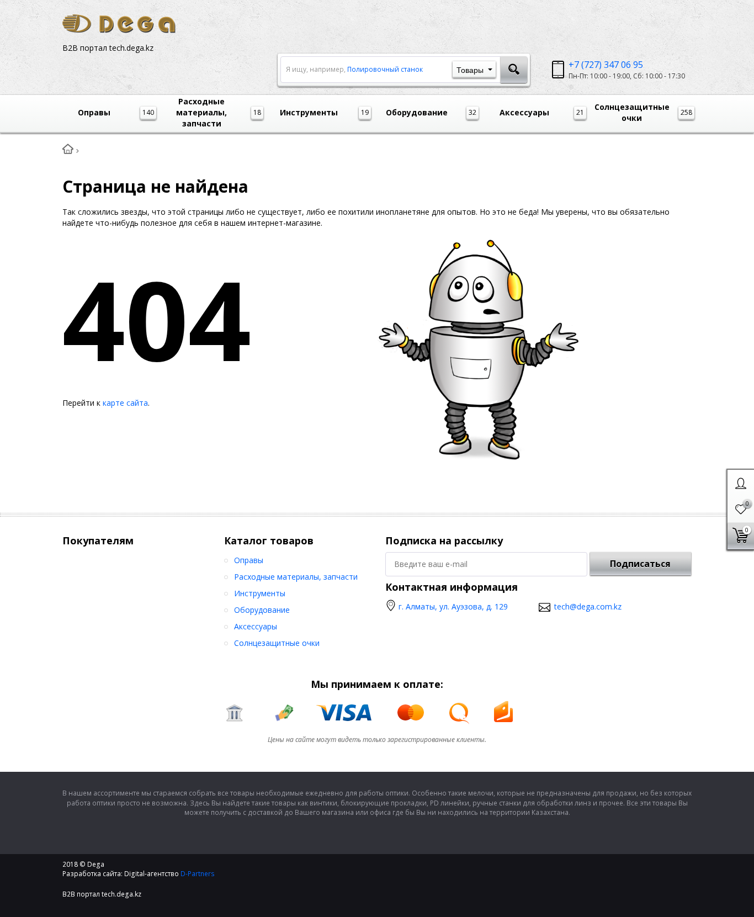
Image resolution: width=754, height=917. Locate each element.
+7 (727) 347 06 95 (606, 65)
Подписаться (640, 564)
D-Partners (197, 873)
